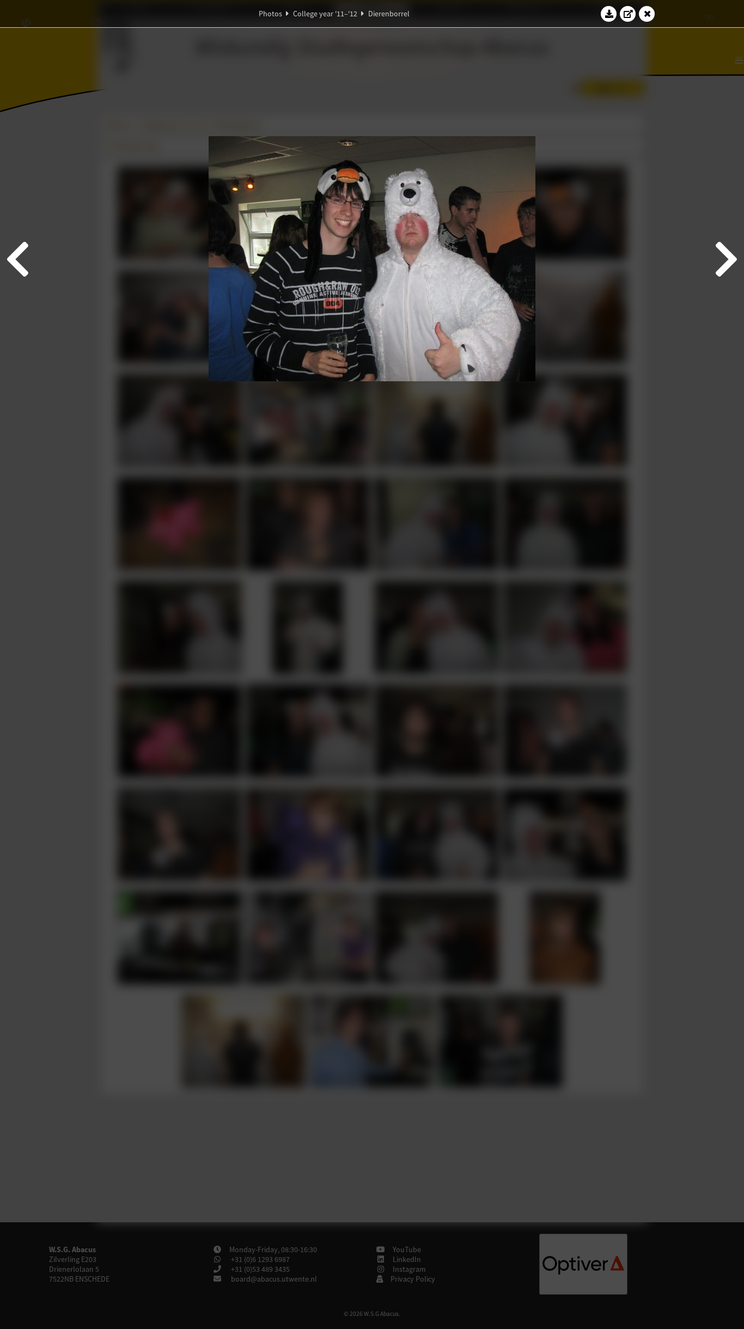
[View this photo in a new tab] (628, 13)
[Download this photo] (609, 13)
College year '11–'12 (325, 14)
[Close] (647, 13)
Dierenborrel (389, 14)
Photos (270, 14)
